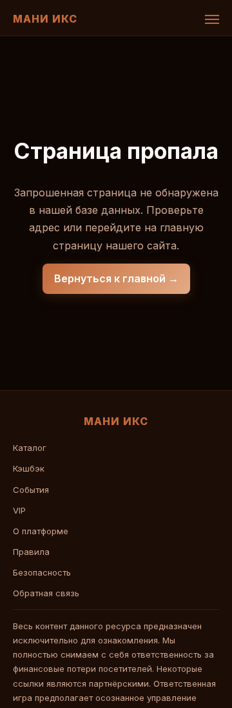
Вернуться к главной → (116, 278)
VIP (19, 510)
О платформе (40, 531)
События (31, 489)
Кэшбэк (28, 468)
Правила (31, 552)
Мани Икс (45, 18)
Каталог (29, 448)
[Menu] (212, 19)
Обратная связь (46, 593)
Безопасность (42, 572)
